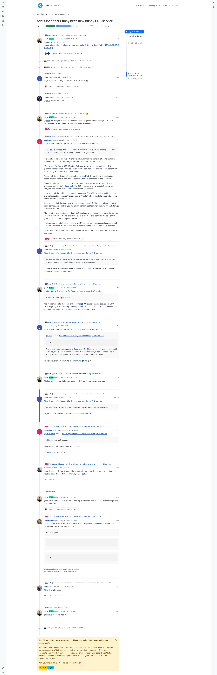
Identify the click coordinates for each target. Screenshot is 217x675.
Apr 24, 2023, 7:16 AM (69, 288)
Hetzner (64, 452)
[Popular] (3, 16)
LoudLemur (48, 140)
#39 (117, 497)
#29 (117, 97)
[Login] (214, 3)
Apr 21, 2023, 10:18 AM (63, 77)
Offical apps (139, 5)
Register (43, 668)
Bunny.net (49, 166)
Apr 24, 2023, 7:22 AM (63, 397)
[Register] (214, 7)
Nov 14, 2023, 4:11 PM (68, 497)
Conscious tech (49, 480)
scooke (46, 586)
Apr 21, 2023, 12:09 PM (65, 97)
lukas (49, 35)
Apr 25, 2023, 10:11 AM (62, 468)
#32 (117, 249)
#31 (118, 140)
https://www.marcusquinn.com (67, 571)
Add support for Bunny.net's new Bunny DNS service (79, 143)
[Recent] (3, 7)
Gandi (58, 452)
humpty (47, 97)
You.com (84, 161)
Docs (171, 5)
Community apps (153, 5)
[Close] (116, 640)
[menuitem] (214, 3)
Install (177, 5)
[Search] (3, 25)
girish (46, 39)
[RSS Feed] (112, 26)
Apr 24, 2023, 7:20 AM (69, 377)
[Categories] (3, 3)
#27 (118, 39)
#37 (118, 430)
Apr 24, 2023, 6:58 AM (63, 249)
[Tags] (3, 12)
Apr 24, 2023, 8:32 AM (70, 430)
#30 (117, 117)
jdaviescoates (49, 430)
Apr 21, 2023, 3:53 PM (69, 117)
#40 (117, 520)
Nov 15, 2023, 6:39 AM (65, 586)
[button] (3, 668)
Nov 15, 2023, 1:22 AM (69, 520)
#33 (117, 288)
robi (45, 468)
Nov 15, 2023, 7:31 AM (69, 611)
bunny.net (88, 268)
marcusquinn (49, 520)
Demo (164, 5)
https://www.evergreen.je (71, 569)
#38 (117, 468)
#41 (118, 586)
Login (50, 668)
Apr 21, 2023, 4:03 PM (67, 140)
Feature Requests (64, 26)
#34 (117, 326)
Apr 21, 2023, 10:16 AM (69, 39)
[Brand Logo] (40, 5)
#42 (117, 611)
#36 (117, 397)
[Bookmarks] (3, 21)
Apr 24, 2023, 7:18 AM (63, 326)
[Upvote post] (114, 53)
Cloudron (50, 452)
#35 (117, 377)
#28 (117, 77)
